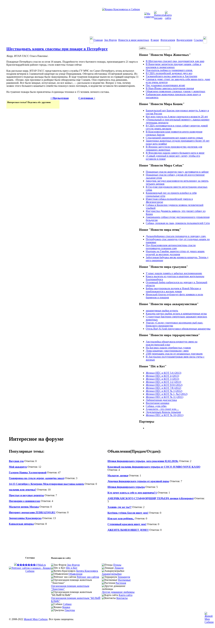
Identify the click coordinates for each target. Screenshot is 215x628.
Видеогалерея (184, 40)
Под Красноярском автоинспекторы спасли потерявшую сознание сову (171, 247)
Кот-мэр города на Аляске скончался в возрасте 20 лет (177, 116)
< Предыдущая (59, 98)
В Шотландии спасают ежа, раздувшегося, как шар (175, 61)
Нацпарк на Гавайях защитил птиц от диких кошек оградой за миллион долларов (175, 253)
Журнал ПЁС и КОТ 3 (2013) (162, 378)
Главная (98, 40)
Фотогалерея (167, 40)
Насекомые (124, 579)
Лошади (119, 567)
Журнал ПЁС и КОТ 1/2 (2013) (163, 381)
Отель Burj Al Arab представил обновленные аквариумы (178, 328)
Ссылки (198, 40)
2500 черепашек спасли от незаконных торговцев (174, 353)
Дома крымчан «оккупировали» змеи (167, 350)
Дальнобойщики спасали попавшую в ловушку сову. (176, 236)
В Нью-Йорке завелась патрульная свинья (170, 88)
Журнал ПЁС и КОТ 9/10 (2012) (164, 384)
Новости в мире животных (133, 40)
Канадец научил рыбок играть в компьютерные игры (176, 313)
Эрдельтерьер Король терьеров (163, 412)
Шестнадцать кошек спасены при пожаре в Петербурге (57, 49)
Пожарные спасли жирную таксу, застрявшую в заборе (177, 171)
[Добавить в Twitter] (10, 106)
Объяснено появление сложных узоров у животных (175, 91)
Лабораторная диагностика (161, 400)
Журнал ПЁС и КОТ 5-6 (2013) (163, 372)
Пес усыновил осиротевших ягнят (165, 85)
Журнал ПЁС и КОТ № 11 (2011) (164, 397)
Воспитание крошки (157, 403)
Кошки (66, 607)
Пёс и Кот (71, 567)
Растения (121, 583)
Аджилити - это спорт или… (162, 409)
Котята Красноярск (87, 570)
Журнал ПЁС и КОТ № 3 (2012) (164, 391)
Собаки (67, 604)
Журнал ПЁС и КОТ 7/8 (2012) (163, 388)
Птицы (117, 564)
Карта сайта (125, 595)
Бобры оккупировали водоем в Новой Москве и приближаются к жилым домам (173, 290)
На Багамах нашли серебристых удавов (168, 347)
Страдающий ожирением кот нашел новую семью (174, 137)
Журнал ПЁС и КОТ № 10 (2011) (164, 415)
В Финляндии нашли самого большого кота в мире (175, 152)
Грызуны (70, 610)
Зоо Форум (110, 40)
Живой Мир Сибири (36, 619)
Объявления (75, 573)
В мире (155, 40)
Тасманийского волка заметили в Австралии (171, 76)
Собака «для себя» (156, 406)
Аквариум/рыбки (112, 573)
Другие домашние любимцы (118, 592)
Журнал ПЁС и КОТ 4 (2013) (162, 375)
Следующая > (86, 98)
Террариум (124, 576)
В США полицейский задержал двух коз (169, 73)
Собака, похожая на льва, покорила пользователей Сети (178, 223)
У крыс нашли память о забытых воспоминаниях (174, 273)
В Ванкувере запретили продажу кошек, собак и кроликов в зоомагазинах (173, 66)
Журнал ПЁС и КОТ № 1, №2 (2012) (166, 394)
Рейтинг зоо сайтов (88, 576)
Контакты (122, 598)
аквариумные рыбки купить (162, 310)
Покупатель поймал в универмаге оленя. (169, 70)
